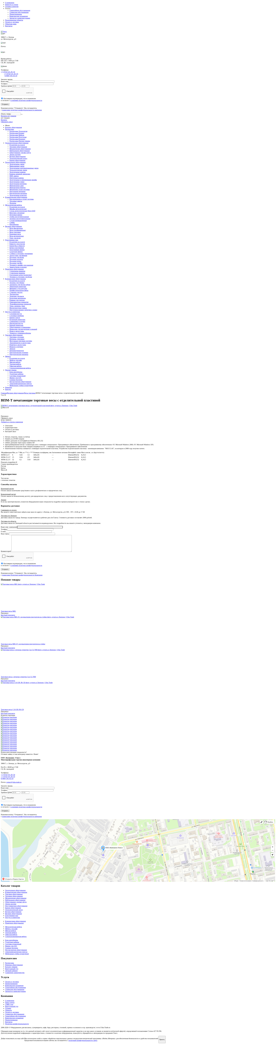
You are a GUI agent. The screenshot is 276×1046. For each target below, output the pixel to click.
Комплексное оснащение (18, 16)
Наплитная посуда (16, 323)
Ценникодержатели (16, 351)
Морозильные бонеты (17, 187)
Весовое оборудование (13, 226)
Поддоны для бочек (16, 257)
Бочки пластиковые (16, 248)
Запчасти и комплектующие (19, 18)
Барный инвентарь (16, 325)
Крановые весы (15, 234)
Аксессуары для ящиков (18, 255)
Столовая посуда (15, 314)
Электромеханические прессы (20, 384)
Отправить (5, 104)
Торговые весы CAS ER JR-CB (12, 709)
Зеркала (12, 349)
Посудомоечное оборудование (16, 906)
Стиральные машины (17, 271)
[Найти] (22, 114)
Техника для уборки (16, 283)
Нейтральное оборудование (19, 151)
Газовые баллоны (15, 380)
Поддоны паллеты (16, 259)
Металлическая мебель (13, 205)
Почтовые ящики (15, 215)
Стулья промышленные (18, 220)
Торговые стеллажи (16, 337)
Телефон (4, 84)
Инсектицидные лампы (18, 308)
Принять (162, 1039)
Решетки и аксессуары (17, 345)
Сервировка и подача (17, 321)
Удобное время (6, 86)
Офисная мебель (15, 366)
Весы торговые (15, 232)
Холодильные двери (16, 164)
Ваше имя (4, 81)
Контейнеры (14, 224)
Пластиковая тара (11, 240)
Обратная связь (10, 24)
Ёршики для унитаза (17, 300)
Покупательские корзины (18, 354)
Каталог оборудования (13, 127)
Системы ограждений (17, 376)
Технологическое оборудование (16, 143)
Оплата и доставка (12, 22)
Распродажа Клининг (17, 139)
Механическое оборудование (20, 149)
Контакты (8, 26)
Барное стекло (14, 318)
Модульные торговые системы (20, 341)
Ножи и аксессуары (16, 331)
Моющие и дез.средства (18, 288)
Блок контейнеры (15, 372)
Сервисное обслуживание (19, 12)
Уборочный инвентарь (17, 286)
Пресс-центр (9, 1002)
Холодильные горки (16, 182)
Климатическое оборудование (16, 197)
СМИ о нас (9, 1004)
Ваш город (5, 534)
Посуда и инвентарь (12, 312)
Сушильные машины (17, 273)
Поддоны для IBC (16, 263)
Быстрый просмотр (8, 615)
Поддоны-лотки (15, 261)
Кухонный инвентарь (17, 319)
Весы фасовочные (16, 228)
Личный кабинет (11, 971)
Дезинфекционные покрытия (20, 304)
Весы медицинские (16, 236)
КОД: (3, 420)
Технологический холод (18, 158)
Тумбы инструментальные (19, 217)
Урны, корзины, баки (17, 306)
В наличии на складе (17, 145)
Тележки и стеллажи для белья (20, 277)
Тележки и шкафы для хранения (21, 265)
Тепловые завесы (15, 201)
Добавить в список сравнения (12, 422)
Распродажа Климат (16, 133)
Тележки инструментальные (19, 219)
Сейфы (12, 222)
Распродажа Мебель (16, 135)
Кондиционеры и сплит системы (21, 199)
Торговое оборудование (14, 335)
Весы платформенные (17, 230)
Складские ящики (16, 252)
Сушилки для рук (15, 292)
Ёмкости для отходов (17, 244)
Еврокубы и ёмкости (17, 246)
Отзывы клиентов (11, 6)
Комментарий (6, 551)
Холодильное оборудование (15, 162)
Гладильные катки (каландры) (20, 275)
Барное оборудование (17, 160)
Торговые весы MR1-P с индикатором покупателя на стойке (23, 644)
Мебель (8, 356)
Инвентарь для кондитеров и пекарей (23, 329)
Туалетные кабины (16, 374)
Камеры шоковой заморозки (19, 174)
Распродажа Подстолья (17, 137)
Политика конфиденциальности (17, 1024)
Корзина (4, 120)
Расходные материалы (17, 298)
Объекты (8, 1010)
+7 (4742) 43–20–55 (11, 74)
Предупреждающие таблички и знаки (23, 310)
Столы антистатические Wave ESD (22, 211)
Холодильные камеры (17, 172)
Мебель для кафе (15, 360)
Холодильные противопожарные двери (23, 168)
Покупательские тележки (18, 352)
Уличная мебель (15, 364)
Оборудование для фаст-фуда (20, 153)
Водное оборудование (17, 156)
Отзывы (8, 1008)
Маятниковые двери (16, 166)
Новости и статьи (11, 4)
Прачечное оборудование (14, 269)
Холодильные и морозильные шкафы (23, 180)
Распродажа (9, 129)
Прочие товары (10, 370)
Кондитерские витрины (18, 193)
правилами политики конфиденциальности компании (22, 110)
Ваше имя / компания (8, 527)
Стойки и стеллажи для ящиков (21, 253)
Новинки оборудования (14, 965)
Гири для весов (15, 238)
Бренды (8, 389)
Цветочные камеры (16, 178)
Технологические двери (18, 170)
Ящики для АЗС (15, 378)
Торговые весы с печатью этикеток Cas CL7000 (18, 677)
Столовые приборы (16, 316)
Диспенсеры (14, 294)
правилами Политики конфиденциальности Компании (22, 575)
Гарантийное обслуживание (19, 10)
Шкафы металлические (18, 209)
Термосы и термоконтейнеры (20, 333)
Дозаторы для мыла (16, 296)
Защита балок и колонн (18, 267)
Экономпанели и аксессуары (20, 343)
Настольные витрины (17, 191)
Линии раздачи (15, 154)
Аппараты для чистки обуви (19, 285)
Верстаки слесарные (16, 213)
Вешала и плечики (16, 347)
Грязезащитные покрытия (18, 302)
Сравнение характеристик (14, 973)
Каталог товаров (11, 967)
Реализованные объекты (14, 20)
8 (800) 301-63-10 (11, 76)
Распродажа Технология (18, 131)
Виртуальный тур (11, 969)
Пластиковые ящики (17, 250)
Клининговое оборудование (15, 279)
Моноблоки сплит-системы (19, 189)
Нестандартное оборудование (20, 382)
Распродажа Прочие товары (19, 141)
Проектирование (15, 14)
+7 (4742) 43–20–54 (8, 72)
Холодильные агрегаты (18, 195)
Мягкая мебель (14, 362)
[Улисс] (4, 31)
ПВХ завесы (14, 176)
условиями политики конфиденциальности (26, 100)
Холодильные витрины (18, 184)
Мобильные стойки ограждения (21, 385)
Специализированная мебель (20, 368)
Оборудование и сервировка (19, 327)
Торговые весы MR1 (8, 611)
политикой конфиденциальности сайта (82, 1040)
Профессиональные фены (18, 290)
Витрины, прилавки (16, 339)
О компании (9, 3)
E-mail (3, 531)
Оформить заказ (7, 122)
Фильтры (12, 203)
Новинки (8, 387)
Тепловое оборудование (18, 147)
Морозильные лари (16, 186)
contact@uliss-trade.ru (8, 48)
